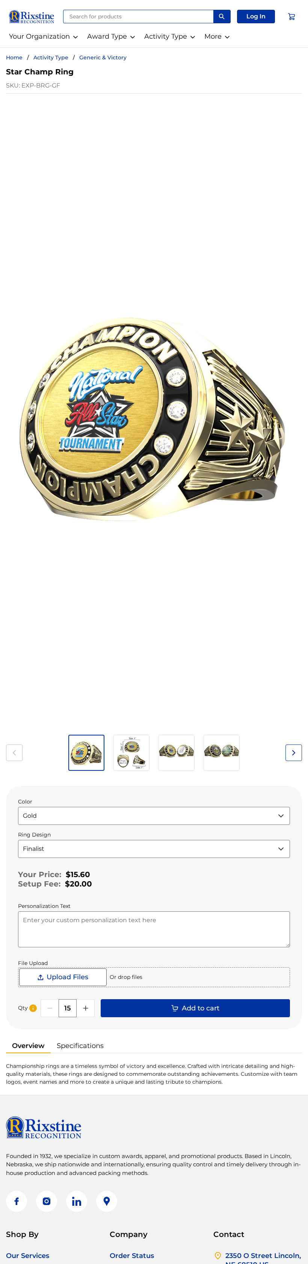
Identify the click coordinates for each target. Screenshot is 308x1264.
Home (14, 57)
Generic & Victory (103, 57)
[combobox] (138, 16)
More (213, 36)
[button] (256, 16)
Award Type (107, 36)
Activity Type (165, 36)
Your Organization (39, 36)
